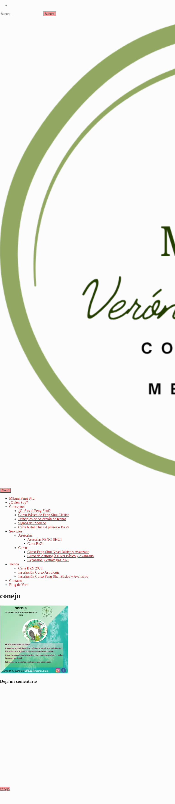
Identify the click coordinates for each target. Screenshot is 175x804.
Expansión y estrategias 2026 (48, 560)
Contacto (15, 581)
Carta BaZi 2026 (30, 568)
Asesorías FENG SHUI (44, 539)
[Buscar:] (21, 14)
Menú (5, 490)
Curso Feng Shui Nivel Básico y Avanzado (58, 552)
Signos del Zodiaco (32, 523)
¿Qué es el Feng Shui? (34, 511)
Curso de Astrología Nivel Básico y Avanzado (60, 556)
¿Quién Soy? (18, 502)
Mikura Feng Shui (22, 498)
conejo (5, 789)
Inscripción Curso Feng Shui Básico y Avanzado (53, 576)
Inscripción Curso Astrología (38, 572)
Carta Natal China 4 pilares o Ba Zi (43, 527)
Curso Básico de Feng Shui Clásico (43, 515)
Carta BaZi (35, 544)
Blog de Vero (18, 585)
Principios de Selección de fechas (42, 519)
